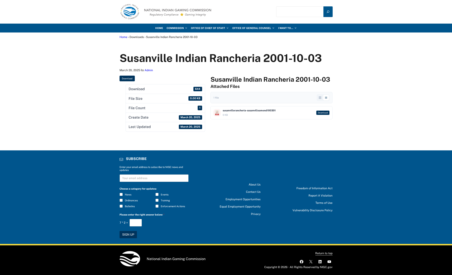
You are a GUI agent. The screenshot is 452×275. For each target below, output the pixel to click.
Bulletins (130, 206)
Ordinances (131, 200)
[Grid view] (320, 97)
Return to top (323, 253)
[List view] (326, 97)
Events (165, 194)
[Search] (328, 11)
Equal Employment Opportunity (240, 206)
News (128, 194)
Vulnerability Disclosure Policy (312, 210)
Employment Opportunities (243, 199)
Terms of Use (323, 203)
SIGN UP (128, 234)
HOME (159, 28)
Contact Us (253, 192)
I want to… (285, 28)
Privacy (256, 214)
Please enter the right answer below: (142, 214)
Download (127, 78)
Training (165, 200)
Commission (175, 28)
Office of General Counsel (251, 28)
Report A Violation (320, 195)
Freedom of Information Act (314, 188)
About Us (255, 184)
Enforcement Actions (173, 206)
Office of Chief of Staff (208, 28)
